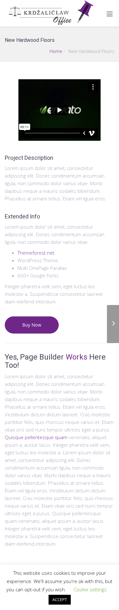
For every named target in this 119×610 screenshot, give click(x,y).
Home (56, 51)
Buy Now (31, 325)
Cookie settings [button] (90, 589)
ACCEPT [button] (59, 599)
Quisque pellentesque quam (36, 437)
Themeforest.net (35, 253)
